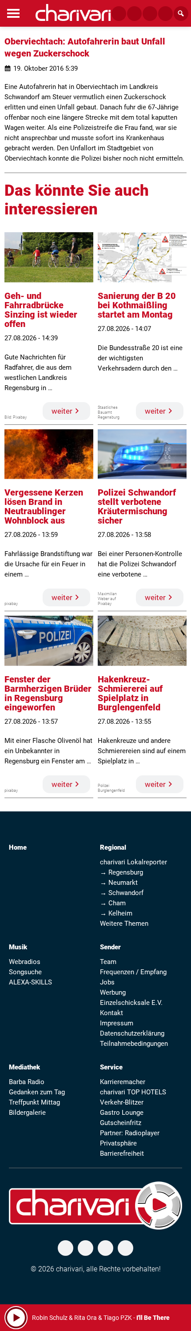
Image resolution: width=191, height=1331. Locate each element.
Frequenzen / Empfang (133, 972)
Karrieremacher (122, 1082)
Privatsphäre (118, 1143)
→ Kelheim (116, 913)
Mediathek (24, 1067)
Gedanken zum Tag (37, 1092)
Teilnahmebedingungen (134, 1044)
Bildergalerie (27, 1113)
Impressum (116, 1023)
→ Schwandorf (121, 893)
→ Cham (113, 903)
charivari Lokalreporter (133, 862)
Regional (113, 847)
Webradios (24, 962)
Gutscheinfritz (120, 1123)
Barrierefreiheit (122, 1154)
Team (108, 962)
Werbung (113, 992)
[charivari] (73, 12)
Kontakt (111, 1013)
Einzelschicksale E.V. (131, 1003)
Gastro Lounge (121, 1113)
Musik (18, 947)
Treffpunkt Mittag (34, 1102)
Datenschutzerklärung (132, 1033)
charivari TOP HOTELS (133, 1092)
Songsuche (25, 972)
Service (111, 1067)
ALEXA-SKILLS (30, 982)
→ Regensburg (121, 872)
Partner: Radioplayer (129, 1133)
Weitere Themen (124, 924)
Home (18, 847)
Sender (110, 947)
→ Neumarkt (119, 883)
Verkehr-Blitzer (121, 1102)
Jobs (107, 982)
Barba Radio (26, 1082)
